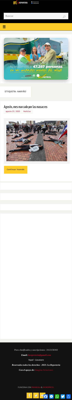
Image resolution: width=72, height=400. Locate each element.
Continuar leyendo (15, 170)
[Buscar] (64, 16)
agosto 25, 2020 (13, 112)
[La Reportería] (29, 395)
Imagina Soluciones (44, 370)
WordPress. (48, 387)
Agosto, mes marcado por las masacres (25, 107)
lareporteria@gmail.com (39, 355)
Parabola (36, 387)
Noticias (27, 112)
